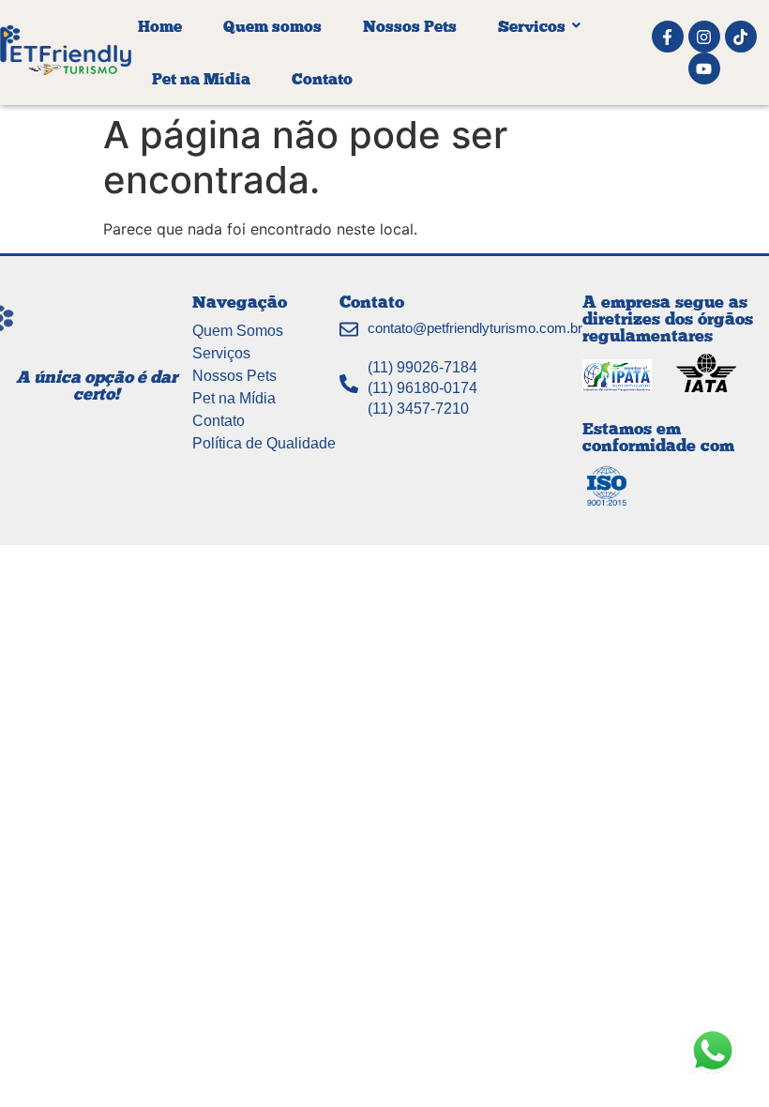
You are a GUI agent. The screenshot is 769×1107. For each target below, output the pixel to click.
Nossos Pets (410, 26)
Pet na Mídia (201, 78)
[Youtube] (704, 68)
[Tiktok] (741, 37)
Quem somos (272, 26)
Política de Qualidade (264, 443)
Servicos (531, 26)
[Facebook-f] (668, 37)
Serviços (221, 353)
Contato (322, 78)
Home (160, 26)
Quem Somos (237, 331)
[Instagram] (704, 37)
